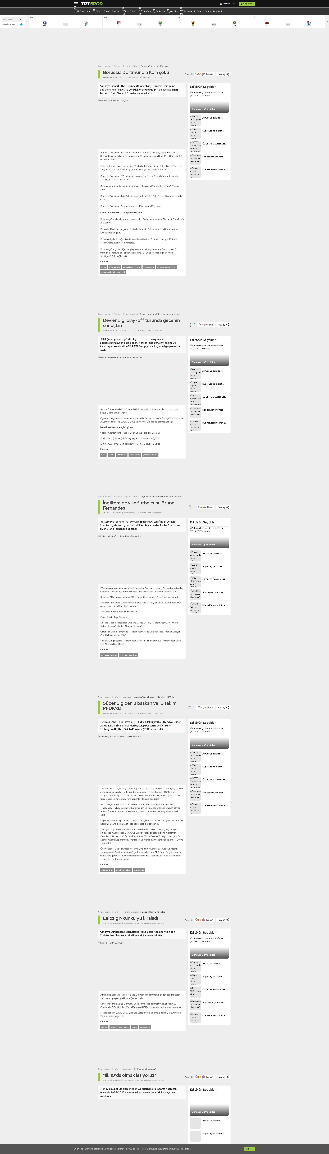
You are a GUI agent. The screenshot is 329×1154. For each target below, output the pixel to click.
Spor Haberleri (105, 66)
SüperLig (127, 697)
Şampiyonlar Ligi (130, 314)
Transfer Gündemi (131, 912)
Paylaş (221, 74)
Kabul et (249, 1149)
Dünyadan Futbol (130, 66)
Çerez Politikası (185, 1148)
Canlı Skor (6, 24)
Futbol (117, 66)
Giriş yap (247, 3)
